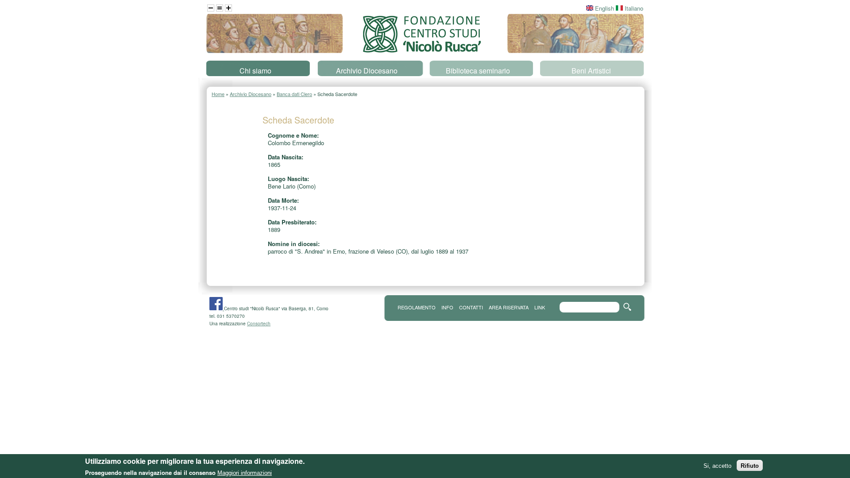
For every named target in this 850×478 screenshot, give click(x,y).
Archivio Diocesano (367, 71)
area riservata (509, 307)
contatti (471, 307)
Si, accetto (717, 465)
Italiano (633, 8)
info (447, 307)
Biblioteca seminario (478, 71)
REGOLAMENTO (417, 307)
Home (218, 93)
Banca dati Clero (294, 93)
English (603, 8)
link (539, 307)
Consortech (258, 323)
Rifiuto (750, 465)
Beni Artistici (591, 71)
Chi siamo (255, 71)
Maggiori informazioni (244, 472)
